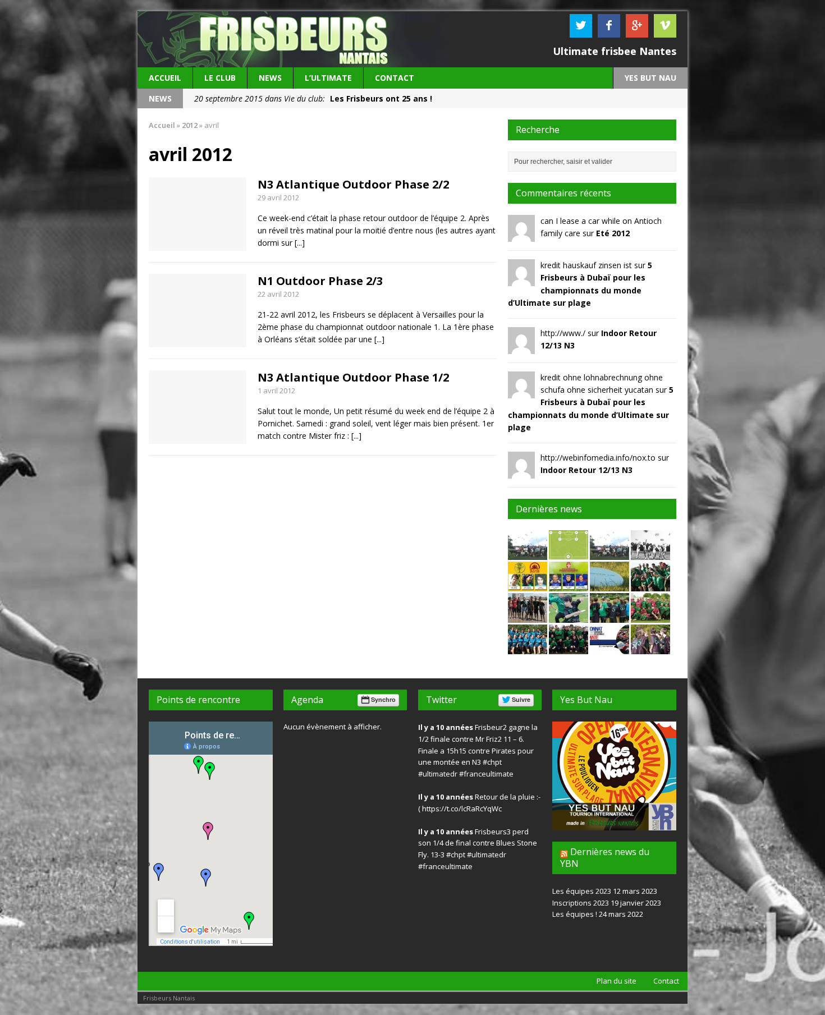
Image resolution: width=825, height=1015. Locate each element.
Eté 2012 (613, 233)
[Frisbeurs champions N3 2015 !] (650, 616)
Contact (394, 77)
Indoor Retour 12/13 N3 (586, 470)
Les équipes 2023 (581, 891)
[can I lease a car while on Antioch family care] (521, 235)
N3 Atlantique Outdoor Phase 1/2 (353, 377)
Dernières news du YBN (604, 858)
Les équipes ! (574, 914)
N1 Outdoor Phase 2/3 (320, 280)
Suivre (521, 699)
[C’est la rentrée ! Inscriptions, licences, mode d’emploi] (650, 553)
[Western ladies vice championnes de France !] (527, 647)
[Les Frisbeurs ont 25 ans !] (527, 553)
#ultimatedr (437, 774)
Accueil (165, 77)
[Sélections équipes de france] (568, 553)
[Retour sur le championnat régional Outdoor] (568, 647)
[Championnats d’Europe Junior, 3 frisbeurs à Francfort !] (527, 585)
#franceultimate (486, 774)
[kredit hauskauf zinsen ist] (521, 279)
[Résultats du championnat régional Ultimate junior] (650, 647)
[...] (300, 242)
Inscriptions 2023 (580, 903)
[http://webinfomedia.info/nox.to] (521, 471)
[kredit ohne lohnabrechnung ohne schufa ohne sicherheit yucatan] (521, 391)
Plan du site (616, 981)
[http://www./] (521, 347)
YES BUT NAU (650, 77)
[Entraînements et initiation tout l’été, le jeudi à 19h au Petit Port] (609, 585)
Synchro (383, 699)
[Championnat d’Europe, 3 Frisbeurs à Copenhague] (568, 585)
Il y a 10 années (445, 727)
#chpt (492, 762)
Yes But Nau (586, 699)
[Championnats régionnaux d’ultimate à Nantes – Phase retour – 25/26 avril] (609, 647)
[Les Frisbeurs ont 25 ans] (609, 553)
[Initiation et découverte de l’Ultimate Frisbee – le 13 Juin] (568, 616)
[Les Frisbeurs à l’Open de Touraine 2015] (650, 585)
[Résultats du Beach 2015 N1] (527, 616)
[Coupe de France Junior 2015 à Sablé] (609, 616)
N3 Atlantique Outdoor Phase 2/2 (353, 184)
